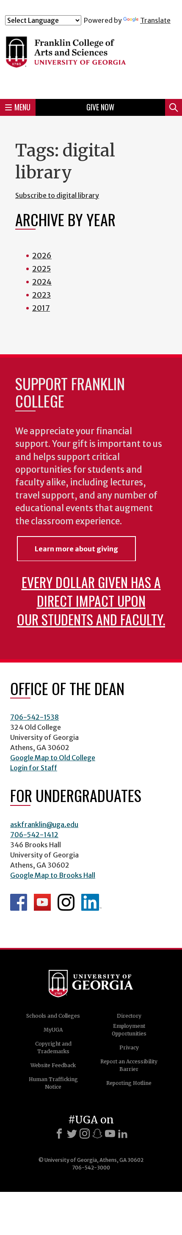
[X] (72, 1133)
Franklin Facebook (18, 902)
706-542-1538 (34, 717)
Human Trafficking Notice (53, 1083)
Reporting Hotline (129, 1083)
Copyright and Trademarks (53, 1047)
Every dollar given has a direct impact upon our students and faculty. (91, 600)
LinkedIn (91, 902)
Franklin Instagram (66, 902)
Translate (155, 20)
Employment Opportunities (129, 1030)
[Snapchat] (97, 1133)
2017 (41, 308)
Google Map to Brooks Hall (52, 875)
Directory (129, 1016)
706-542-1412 (34, 834)
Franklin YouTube (42, 902)
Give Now (100, 106)
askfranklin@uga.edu (44, 824)
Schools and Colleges (53, 1016)
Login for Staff (33, 768)
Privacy (129, 1047)
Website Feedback (53, 1065)
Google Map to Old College (52, 757)
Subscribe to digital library (57, 195)
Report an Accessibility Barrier (128, 1065)
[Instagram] (85, 1133)
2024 (42, 282)
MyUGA (53, 1030)
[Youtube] (110, 1133)
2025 (41, 269)
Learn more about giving (76, 549)
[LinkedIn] (123, 1133)
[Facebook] (59, 1133)
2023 (41, 295)
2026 (42, 255)
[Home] (91, 58)
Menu (22, 106)
